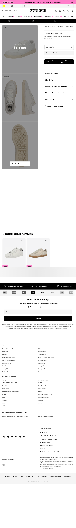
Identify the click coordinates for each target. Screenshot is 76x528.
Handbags (5, 351)
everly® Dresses (7, 369)
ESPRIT (40, 391)
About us (7, 476)
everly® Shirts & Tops (8, 360)
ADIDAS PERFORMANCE (9, 383)
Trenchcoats (42, 354)
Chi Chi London (42, 386)
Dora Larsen (42, 388)
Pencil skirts (41, 363)
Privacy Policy (9, 326)
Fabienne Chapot (43, 397)
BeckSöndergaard (7, 386)
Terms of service (42, 476)
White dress (42, 351)
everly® (4, 380)
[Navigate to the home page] (13, 429)
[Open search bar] (71, 16)
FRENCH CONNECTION (45, 394)
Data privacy (30, 476)
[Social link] (4, 436)
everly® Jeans (42, 366)
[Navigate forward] (68, 16)
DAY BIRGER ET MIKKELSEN (10, 391)
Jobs (21, 476)
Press (15, 476)
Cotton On (5, 388)
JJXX (3, 406)
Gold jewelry (42, 369)
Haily (3, 403)
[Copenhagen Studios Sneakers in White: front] (20, 49)
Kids (15, 10)
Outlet (7, 5)
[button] (59, 47)
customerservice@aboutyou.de (18, 328)
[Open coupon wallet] (56, 11)
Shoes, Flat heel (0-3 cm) (45, 416)
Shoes (53, 26)
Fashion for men (7, 371)
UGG (3, 397)
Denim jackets (6, 363)
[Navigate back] (5, 28)
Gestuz (40, 400)
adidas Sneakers (43, 346)
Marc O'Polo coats (8, 348)
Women (5, 10)
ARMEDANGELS (43, 380)
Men (10, 10)
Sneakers (60, 26)
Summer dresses (43, 371)
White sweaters (43, 348)
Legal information (55, 476)
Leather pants (6, 366)
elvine (4, 394)
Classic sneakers (70, 26)
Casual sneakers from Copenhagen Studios (15, 416)
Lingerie (4, 354)
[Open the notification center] (64, 10)
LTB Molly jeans (43, 360)
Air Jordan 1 (5, 346)
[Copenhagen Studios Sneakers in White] (20, 145)
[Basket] (72, 11)
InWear (40, 403)
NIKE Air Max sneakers (9, 357)
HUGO (40, 383)
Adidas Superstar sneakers (46, 357)
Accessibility (67, 476)
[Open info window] (72, 2)
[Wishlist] (68, 11)
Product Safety (38, 479)
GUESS (4, 400)
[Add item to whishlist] (22, 241)
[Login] (60, 11)
